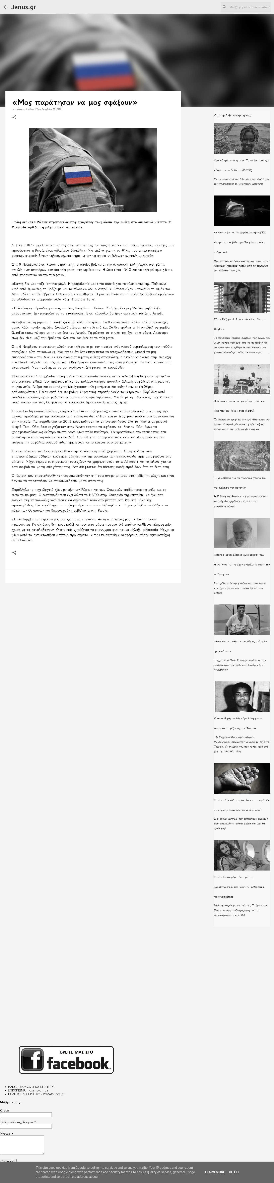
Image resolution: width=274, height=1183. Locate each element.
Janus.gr (23, 6)
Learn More (215, 1172)
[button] (14, 117)
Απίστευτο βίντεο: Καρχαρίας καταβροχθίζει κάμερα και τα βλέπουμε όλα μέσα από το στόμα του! (240, 242)
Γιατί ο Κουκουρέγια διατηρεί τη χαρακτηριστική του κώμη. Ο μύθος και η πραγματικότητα (239, 887)
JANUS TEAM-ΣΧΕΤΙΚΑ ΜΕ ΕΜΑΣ (30, 1087)
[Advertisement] (93, 617)
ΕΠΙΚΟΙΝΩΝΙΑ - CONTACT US (28, 1090)
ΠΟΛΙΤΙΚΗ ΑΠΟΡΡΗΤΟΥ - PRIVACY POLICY (36, 1094)
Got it (234, 1172)
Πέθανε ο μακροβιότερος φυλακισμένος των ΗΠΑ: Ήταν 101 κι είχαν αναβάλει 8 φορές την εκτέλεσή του (242, 564)
